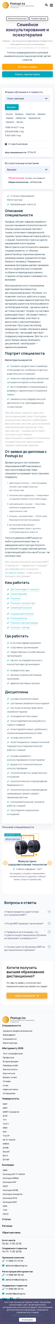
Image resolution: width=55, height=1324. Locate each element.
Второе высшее (10, 1061)
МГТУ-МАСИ (9, 1140)
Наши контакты (10, 1089)
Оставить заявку (27, 66)
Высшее (11, 169)
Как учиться (9, 1073)
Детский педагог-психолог (25, 589)
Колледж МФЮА (11, 1178)
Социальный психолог (22, 613)
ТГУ (5, 1120)
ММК (5, 1170)
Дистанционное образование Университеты (32, 41)
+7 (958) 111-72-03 (14, 1260)
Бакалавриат (9, 1035)
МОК (5, 1206)
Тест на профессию (13, 1053)
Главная (6, 41)
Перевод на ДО (10, 1065)
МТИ (5, 1116)
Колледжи (8, 1164)
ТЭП (5, 1210)
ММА (5, 1128)
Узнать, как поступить (27, 74)
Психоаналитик (18, 618)
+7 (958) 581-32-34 (15, 1288)
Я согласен (27, 1319)
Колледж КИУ (9, 1182)
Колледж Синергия (12, 1194)
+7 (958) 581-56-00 (15, 1274)
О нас (5, 1085)
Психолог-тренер (20, 627)
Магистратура (10, 1043)
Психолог (15, 598)
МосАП (6, 1152)
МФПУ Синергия (11, 1112)
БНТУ (5, 1156)
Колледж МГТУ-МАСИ (14, 1174)
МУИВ (5, 1148)
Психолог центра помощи (24, 622)
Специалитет (10, 1039)
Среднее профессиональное (17, 1031)
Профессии (8, 1057)
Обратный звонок (25, 995)
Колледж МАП (10, 1202)
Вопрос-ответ (10, 1077)
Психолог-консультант (23, 603)
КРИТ (5, 1186)
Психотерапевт (18, 593)
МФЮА (6, 1144)
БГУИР (6, 1159)
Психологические (17, 18)
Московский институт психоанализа (27, 44)
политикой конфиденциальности (27, 1315)
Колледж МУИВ (10, 1190)
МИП (5, 1108)
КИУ (5, 1132)
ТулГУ (6, 1124)
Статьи (6, 1219)
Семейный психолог (21, 607)
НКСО (5, 1214)
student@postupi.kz (16, 1293)
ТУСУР (6, 1136)
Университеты (10, 1098)
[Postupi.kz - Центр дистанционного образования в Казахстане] (19, 5)
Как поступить (10, 1069)
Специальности (11, 1025)
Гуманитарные (38, 18)
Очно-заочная (15, 98)
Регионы (7, 1225)
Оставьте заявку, (15, 572)
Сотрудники (9, 1093)
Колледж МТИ (10, 1198)
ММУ (5, 1104)
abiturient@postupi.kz (16, 1265)
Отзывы (7, 1081)
